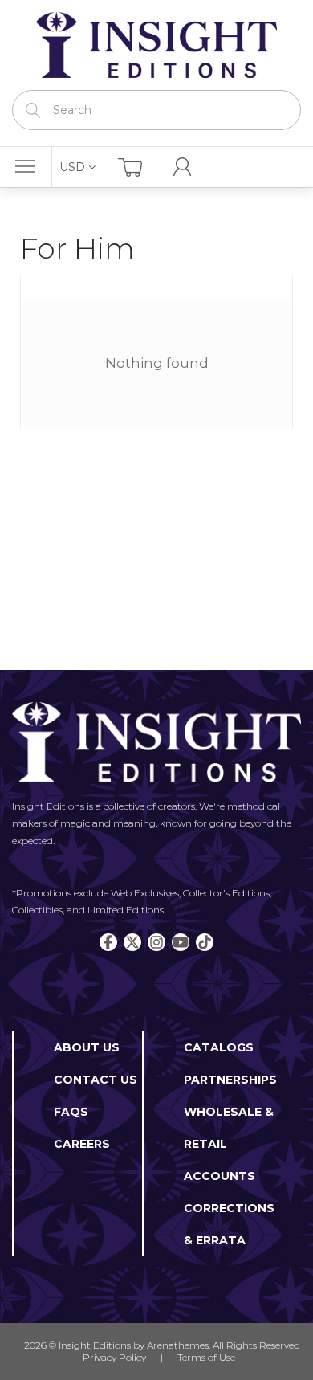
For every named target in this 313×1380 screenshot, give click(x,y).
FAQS (71, 1111)
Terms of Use (206, 1357)
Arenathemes (178, 1345)
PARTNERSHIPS (230, 1079)
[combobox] (156, 110)
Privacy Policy (114, 1357)
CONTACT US (95, 1079)
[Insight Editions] (156, 45)
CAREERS (82, 1144)
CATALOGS (219, 1047)
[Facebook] (108, 942)
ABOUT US (87, 1047)
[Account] (182, 167)
